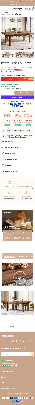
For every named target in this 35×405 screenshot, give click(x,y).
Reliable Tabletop (9, 256)
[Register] (32, 354)
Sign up (11, 137)
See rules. (23, 137)
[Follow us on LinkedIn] (27, 341)
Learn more (15, 131)
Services (4, 377)
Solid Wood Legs (23, 256)
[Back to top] (32, 394)
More (3, 382)
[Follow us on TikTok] (23, 341)
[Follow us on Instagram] (13, 341)
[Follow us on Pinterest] (16, 341)
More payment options (17, 101)
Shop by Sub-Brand (8, 388)
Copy (30, 78)
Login (17, 137)
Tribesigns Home (7, 371)
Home (2, 12)
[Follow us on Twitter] (9, 341)
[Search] (5, 8)
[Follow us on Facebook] (5, 341)
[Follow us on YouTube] (20, 341)
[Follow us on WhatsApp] (2, 341)
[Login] (29, 8)
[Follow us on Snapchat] (30, 341)
